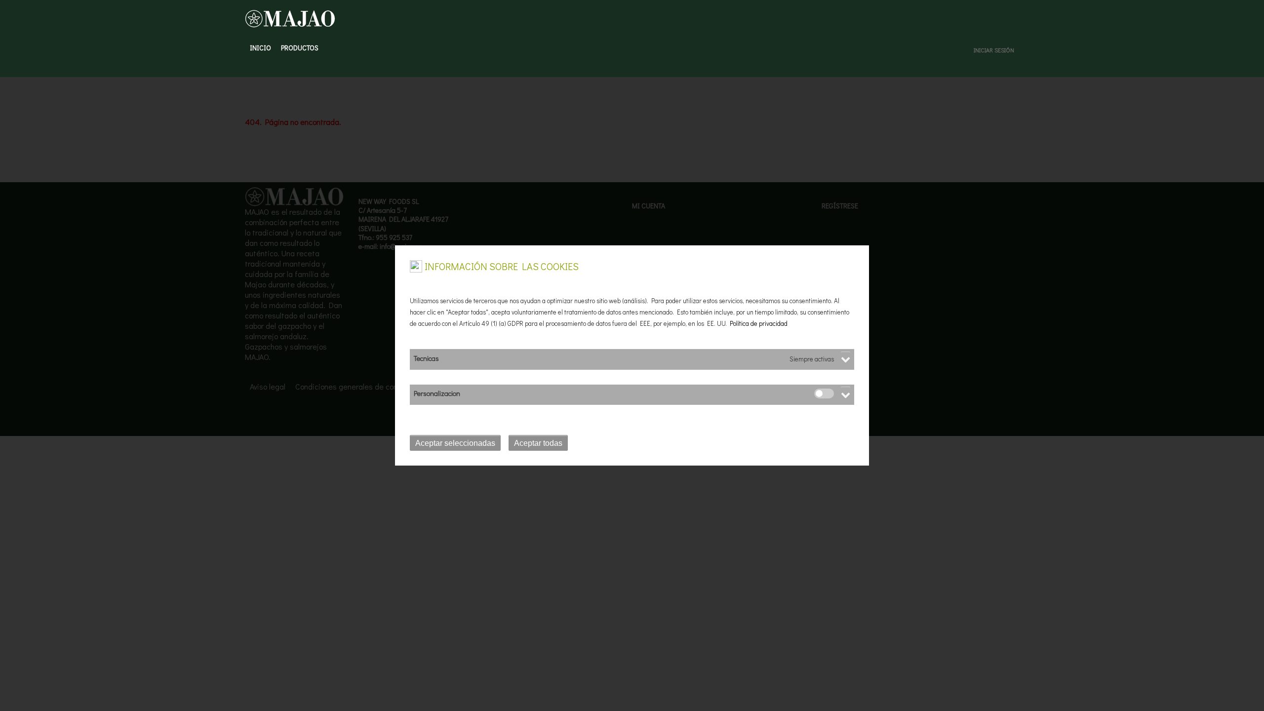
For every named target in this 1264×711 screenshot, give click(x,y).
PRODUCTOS (299, 47)
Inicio (260, 47)
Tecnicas (426, 358)
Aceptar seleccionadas (455, 443)
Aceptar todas (538, 443)
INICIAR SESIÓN (994, 50)
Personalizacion (437, 393)
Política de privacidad (759, 323)
